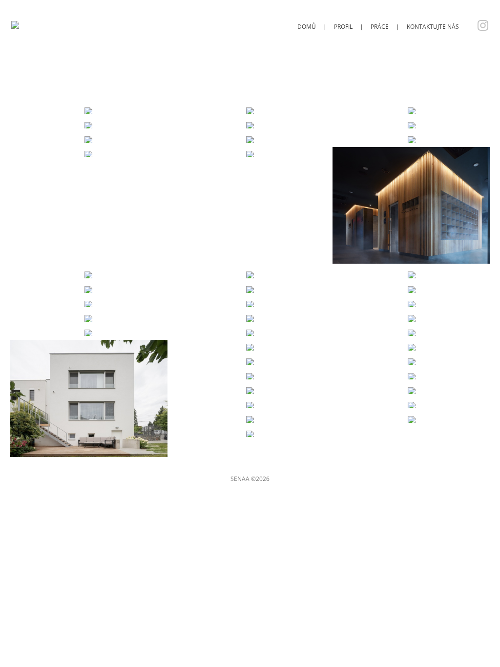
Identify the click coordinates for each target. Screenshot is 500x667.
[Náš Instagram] (480, 26)
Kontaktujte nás (433, 26)
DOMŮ (306, 26)
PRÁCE (380, 26)
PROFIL (343, 26)
